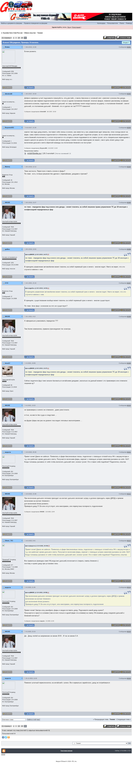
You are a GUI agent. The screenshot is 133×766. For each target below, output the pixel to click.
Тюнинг (40, 33)
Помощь (129, 23)
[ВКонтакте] (3, 737)
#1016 (129, 678)
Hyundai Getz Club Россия (12, 33)
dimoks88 (8, 94)
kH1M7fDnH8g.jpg (34, 153)
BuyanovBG (9, 127)
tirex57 (7, 363)
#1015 (129, 631)
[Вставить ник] (29, 87)
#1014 (129, 587)
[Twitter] (6, 737)
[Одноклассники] (8, 737)
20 (22, 38)
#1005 (129, 202)
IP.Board (63, 761)
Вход (69, 27)
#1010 (129, 405)
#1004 (129, 167)
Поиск (122, 23)
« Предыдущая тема (100, 719)
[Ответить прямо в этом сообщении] (125, 87)
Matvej (7, 167)
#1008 (129, 316)
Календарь (101, 23)
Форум (58, 761)
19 (19, 38)
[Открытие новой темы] (124, 37)
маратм (8, 452)
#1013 (129, 540)
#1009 (129, 363)
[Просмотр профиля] (8, 56)
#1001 (129, 47)
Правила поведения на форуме (35, 23)
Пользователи (112, 23)
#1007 (129, 283)
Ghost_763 (9, 541)
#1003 (129, 127)
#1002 (129, 94)
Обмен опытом (30, 33)
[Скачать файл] (25, 153)
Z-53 (6, 283)
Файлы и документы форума (11, 23)
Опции (125, 42)
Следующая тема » (124, 719)
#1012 (129, 494)
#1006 (129, 249)
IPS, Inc (74, 761)
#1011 (129, 452)
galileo (7, 249)
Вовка (7, 47)
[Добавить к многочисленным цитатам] (115, 87)
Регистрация (76, 27)
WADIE (7, 202)
